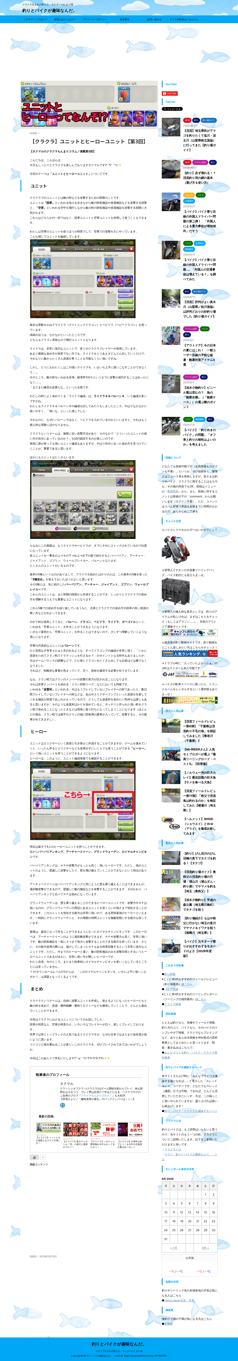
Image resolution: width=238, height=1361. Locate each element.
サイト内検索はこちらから (184, 19)
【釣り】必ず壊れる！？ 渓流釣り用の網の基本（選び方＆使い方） (201, 177)
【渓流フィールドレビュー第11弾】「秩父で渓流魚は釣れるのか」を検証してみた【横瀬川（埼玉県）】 (199, 800)
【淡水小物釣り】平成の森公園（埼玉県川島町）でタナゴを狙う (199, 904)
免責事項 (124, 19)
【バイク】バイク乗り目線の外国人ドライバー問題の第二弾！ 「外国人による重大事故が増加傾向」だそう (199, 221)
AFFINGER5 (161, 1355)
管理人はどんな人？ (65, 19)
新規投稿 (172, 491)
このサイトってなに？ (35, 19)
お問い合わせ (154, 19)
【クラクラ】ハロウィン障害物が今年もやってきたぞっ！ (102, 1144)
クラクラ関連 (172, 1004)
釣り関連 (170, 974)
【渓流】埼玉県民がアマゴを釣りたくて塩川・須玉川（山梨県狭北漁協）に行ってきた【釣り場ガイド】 (199, 140)
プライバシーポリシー (95, 19)
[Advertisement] (119, 51)
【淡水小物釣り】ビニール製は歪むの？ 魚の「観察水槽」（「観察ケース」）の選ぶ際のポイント (199, 397)
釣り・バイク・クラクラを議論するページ (190, 1111)
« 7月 (174, 1248)
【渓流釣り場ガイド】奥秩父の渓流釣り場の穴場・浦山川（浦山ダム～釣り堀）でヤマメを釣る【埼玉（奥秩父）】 (199, 881)
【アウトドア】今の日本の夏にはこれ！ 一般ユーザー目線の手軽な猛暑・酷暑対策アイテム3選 (199, 354)
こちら (129, 1099)
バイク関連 (171, 989)
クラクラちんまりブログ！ (96, 1095)
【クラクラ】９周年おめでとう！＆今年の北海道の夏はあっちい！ (130, 1144)
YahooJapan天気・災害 (179, 1300)
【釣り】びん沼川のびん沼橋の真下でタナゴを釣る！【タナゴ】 (199, 858)
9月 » (205, 1248)
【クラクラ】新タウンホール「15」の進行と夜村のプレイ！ (75, 1144)
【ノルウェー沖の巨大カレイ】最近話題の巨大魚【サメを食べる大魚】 (199, 777)
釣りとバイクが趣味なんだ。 (49, 10)
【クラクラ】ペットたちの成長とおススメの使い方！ (48, 1140)
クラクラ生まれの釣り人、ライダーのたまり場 (119, 1351)
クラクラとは (173, 1149)
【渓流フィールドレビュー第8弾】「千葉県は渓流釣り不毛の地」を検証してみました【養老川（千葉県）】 (199, 730)
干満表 (168, 1324)
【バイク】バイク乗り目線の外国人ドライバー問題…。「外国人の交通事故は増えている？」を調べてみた (199, 269)
